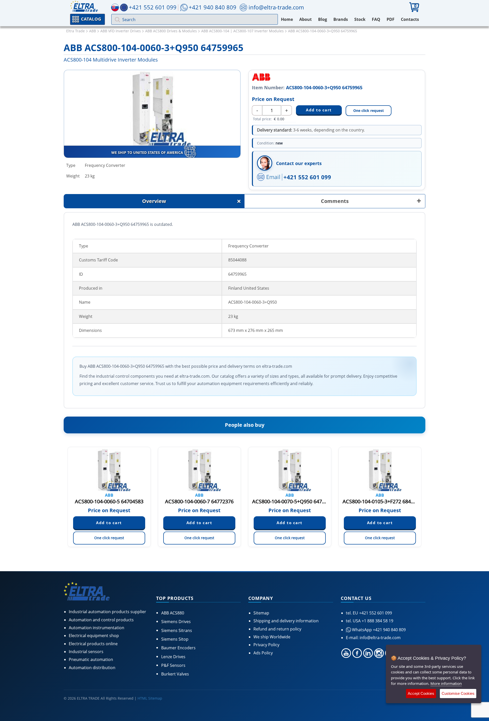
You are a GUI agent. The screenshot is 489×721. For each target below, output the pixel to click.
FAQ (376, 19)
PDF (391, 19)
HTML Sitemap (150, 698)
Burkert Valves (175, 674)
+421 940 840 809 (212, 7)
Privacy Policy (266, 645)
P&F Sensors (173, 665)
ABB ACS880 (172, 613)
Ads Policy (263, 653)
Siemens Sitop (174, 639)
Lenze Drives (173, 656)
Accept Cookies (421, 693)
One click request (368, 110)
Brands (340, 19)
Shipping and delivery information (286, 621)
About (305, 19)
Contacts (410, 19)
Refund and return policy (277, 629)
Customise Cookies (458, 693)
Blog (322, 19)
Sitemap (261, 613)
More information (446, 683)
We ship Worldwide (271, 637)
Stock (359, 19)
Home (287, 19)
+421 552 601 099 (307, 177)
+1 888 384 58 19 (377, 621)
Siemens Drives (176, 621)
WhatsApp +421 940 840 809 (378, 629)
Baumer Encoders (178, 648)
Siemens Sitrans (176, 630)
